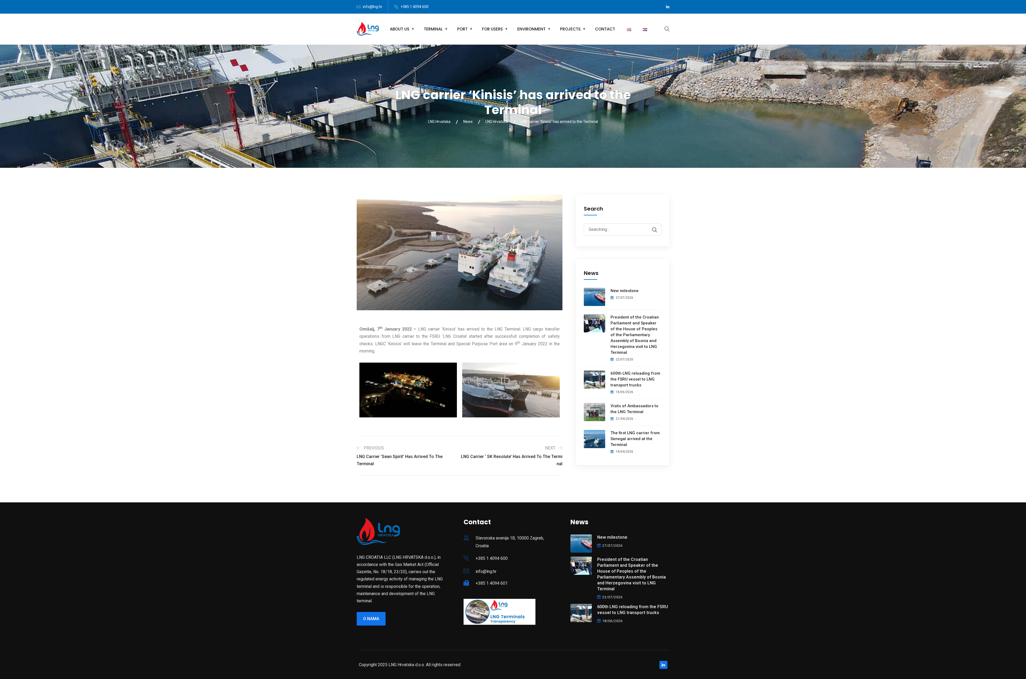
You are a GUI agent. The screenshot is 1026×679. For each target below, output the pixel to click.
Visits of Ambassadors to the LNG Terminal (634, 408)
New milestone (625, 290)
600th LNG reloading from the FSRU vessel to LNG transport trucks (635, 379)
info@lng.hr (372, 7)
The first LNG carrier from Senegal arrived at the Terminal (635, 438)
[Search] (652, 229)
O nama (371, 618)
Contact (605, 29)
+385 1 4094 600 (415, 7)
